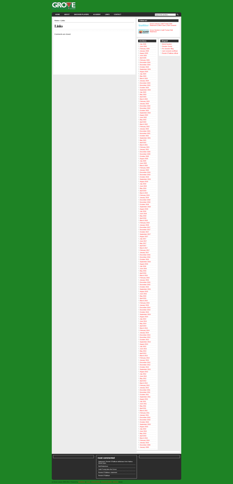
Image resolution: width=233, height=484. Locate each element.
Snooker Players (81, 14)
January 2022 (144, 129)
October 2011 (144, 394)
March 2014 (144, 328)
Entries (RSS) (95, 482)
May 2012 (143, 378)
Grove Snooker (155, 30)
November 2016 (145, 257)
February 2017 (145, 250)
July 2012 (143, 374)
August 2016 (144, 264)
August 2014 (144, 316)
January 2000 (144, 447)
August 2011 (144, 399)
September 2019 (145, 179)
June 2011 (143, 404)
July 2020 (143, 161)
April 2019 (143, 190)
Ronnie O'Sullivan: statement (107, 472)
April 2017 (143, 245)
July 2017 (143, 239)
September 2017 (145, 234)
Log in (88, 482)
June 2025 (143, 55)
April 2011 (143, 408)
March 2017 (144, 248)
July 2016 (143, 266)
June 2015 (143, 294)
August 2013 (144, 344)
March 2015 (144, 300)
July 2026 (143, 44)
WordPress (81, 482)
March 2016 (144, 275)
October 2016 (144, 259)
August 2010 (144, 426)
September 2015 (145, 289)
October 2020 (144, 156)
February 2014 (145, 330)
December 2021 (145, 131)
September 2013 (145, 342)
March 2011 (144, 410)
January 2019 (144, 197)
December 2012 (145, 362)
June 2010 (143, 431)
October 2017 (144, 232)
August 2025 (144, 53)
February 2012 (145, 385)
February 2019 (145, 195)
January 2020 (144, 170)
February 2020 (145, 168)
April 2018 (143, 218)
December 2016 (145, 255)
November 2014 (145, 310)
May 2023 (143, 94)
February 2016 (145, 278)
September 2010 (145, 424)
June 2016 (143, 268)
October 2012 (144, 367)
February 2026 (145, 48)
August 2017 (144, 236)
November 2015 (145, 284)
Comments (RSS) (106, 482)
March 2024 (144, 78)
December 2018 (145, 200)
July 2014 (143, 319)
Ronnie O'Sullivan (104, 475)
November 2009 (145, 445)
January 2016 (144, 280)
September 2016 (145, 261)
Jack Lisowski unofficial (169, 51)
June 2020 (143, 163)
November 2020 (145, 154)
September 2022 (145, 113)
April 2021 (143, 142)
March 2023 (144, 99)
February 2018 (145, 223)
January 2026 (144, 51)
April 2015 (143, 298)
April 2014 (143, 326)
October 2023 (144, 87)
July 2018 (143, 211)
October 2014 (144, 312)
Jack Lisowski (171, 25)
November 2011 (145, 392)
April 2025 (143, 58)
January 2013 (144, 360)
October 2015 (144, 287)
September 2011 (145, 397)
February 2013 (145, 358)
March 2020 (144, 165)
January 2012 (144, 387)
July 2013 (143, 346)
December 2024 (145, 62)
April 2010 (143, 436)
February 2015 (145, 303)
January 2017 (144, 252)
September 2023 (145, 90)
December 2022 (145, 106)
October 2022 (144, 110)
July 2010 (143, 429)
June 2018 (143, 213)
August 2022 (144, 115)
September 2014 (145, 314)
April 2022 (143, 122)
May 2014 (143, 323)
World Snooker (167, 44)
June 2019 (143, 186)
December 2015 (145, 282)
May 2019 (143, 188)
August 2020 (144, 158)
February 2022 (145, 126)
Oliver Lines (162, 25)
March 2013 (144, 355)
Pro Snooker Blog (168, 48)
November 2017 (145, 229)
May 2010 (143, 433)
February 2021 (145, 147)
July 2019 (143, 184)
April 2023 (143, 97)
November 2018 (145, 202)
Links (107, 14)
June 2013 (143, 349)
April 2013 (143, 353)
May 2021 (143, 140)
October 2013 (144, 339)
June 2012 (143, 376)
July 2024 (143, 74)
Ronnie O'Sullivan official (170, 53)
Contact (117, 14)
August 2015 (144, 291)
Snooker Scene (167, 46)
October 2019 (144, 177)
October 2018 (144, 204)
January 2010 (144, 442)
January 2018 (144, 225)
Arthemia (115, 482)
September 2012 (145, 369)
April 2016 (143, 273)
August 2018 (144, 209)
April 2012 (143, 381)
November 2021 (145, 133)
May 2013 (143, 351)
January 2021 (144, 149)
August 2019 (144, 181)
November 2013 (145, 337)
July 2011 (143, 401)
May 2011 (143, 406)
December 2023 (145, 83)
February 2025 (145, 60)
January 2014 (144, 332)
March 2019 (144, 193)
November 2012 (145, 365)
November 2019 (145, 174)
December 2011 (145, 390)
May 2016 (143, 271)
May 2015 (143, 296)
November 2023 (145, 85)
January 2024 (144, 81)
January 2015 (144, 305)
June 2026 (143, 46)
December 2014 (145, 307)
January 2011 (144, 415)
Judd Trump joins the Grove (107, 469)
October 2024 (144, 67)
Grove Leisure (154, 24)
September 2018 (145, 207)
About (67, 14)
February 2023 (145, 101)
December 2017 (145, 227)
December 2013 (145, 335)
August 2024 (144, 71)
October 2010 (144, 422)
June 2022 (143, 117)
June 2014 (143, 321)
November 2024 (145, 64)
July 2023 (143, 92)
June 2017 (143, 241)
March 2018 (144, 220)
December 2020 (145, 152)
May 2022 (143, 119)
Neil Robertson (103, 466)
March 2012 (144, 383)
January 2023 (144, 103)
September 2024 (145, 69)
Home (57, 14)
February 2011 (144, 413)
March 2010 (144, 438)
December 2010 (145, 417)
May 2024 (143, 76)
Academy (97, 14)
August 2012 (144, 371)
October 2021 (144, 135)
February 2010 (145, 440)
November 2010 (145, 420)
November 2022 (145, 108)
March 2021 (144, 145)
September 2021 (145, 138)
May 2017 (143, 243)
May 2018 (143, 216)
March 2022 (144, 124)
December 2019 (145, 172)
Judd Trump (164, 24)
